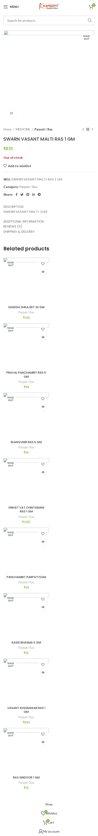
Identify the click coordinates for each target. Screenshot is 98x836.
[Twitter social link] (22, 194)
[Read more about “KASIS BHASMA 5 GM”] (43, 607)
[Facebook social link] (16, 194)
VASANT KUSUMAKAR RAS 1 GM (26, 710)
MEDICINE (23, 129)
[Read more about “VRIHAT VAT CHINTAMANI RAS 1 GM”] (43, 472)
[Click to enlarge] (11, 113)
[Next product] (92, 129)
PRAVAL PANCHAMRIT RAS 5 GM (26, 375)
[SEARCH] (90, 20)
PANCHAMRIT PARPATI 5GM (26, 577)
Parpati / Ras (43, 129)
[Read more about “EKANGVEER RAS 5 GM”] (43, 407)
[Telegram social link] (39, 194)
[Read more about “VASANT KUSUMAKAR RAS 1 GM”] (43, 673)
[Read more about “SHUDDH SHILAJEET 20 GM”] (43, 272)
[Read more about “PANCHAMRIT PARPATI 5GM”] (43, 542)
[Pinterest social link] (28, 194)
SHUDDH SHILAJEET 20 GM (26, 307)
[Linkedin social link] (33, 194)
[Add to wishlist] (43, 264)
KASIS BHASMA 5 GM (26, 642)
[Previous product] (83, 129)
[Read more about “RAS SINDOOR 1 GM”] (43, 742)
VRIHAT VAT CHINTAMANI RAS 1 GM (26, 510)
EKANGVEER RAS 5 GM (26, 442)
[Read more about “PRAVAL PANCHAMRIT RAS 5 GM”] (43, 337)
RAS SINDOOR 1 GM (26, 777)
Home (7, 129)
